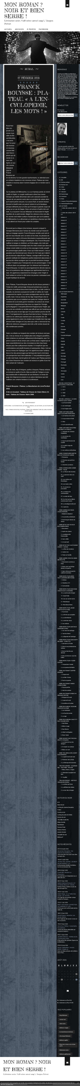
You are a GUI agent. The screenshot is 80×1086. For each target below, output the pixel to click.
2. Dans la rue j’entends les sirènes (68, 647)
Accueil (8, 29)
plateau (22, 409)
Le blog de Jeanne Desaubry (65, 807)
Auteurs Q (64, 265)
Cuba (62, 323)
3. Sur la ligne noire (66, 408)
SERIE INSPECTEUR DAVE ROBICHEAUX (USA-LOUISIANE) (67, 589)
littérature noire (64, 1050)
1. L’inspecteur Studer (67, 664)
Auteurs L (63, 250)
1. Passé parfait (65, 687)
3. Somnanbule (65, 586)
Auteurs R (64, 267)
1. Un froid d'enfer (66, 402)
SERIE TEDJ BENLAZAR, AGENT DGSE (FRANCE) (67, 753)
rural (30, 411)
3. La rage (64, 716)
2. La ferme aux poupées (68, 614)
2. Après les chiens (66, 531)
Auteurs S (64, 270)
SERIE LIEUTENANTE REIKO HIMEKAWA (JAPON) (67, 694)
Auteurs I (63, 241)
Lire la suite (70, 149)
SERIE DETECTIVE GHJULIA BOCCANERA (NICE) (66, 525)
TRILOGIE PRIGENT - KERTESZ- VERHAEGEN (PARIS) (67, 781)
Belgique (63, 305)
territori (29, 409)
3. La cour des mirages (67, 790)
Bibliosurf (60, 837)
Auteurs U (64, 276)
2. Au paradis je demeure (68, 517)
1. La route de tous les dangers (67, 742)
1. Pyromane (64, 611)
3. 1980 (63, 392)
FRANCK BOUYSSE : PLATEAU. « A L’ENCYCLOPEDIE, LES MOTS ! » (28, 99)
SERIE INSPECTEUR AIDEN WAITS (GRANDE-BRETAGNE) (65, 577)
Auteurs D (64, 226)
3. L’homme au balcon (67, 464)
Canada (63, 311)
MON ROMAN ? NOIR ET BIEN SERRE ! (24, 10)
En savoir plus (9, 1084)
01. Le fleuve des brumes (68, 471)
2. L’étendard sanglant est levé (68, 773)
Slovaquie (64, 371)
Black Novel (60, 805)
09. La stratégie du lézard (68, 504)
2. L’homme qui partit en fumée (68, 460)
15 (76, 974)
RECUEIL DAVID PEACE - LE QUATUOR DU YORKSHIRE (65, 383)
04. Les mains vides (66, 484)
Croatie (63, 320)
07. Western (62, 191)
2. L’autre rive (64, 552)
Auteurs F (63, 232)
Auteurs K (64, 247)
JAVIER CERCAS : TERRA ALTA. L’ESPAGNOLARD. (67, 937)
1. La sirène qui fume (67, 784)
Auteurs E (63, 229)
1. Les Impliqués (65, 710)
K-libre (59, 809)
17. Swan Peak (65, 596)
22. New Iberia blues (66, 604)
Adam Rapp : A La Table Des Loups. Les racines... (66, 894)
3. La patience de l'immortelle (66, 535)
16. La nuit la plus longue (68, 593)
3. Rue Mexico (65, 729)
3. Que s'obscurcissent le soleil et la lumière (68, 572)
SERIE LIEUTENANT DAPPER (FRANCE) (66, 671)
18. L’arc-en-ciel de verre (68, 599)
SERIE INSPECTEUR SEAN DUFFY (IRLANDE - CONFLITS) (67, 640)
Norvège (63, 356)
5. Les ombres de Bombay (68, 450)
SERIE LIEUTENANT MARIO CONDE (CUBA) (66, 684)
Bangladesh (64, 302)
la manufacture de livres (66, 1031)
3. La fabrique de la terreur (68, 762)
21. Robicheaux (65, 601)
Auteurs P (64, 262)
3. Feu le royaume (66, 680)
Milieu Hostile (61, 822)
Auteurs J (63, 244)
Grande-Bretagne (66, 335)
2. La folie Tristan (66, 677)
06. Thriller (62, 189)
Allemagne (64, 294)
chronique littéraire (65, 1036)
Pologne (63, 359)
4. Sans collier (65, 539)
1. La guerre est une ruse (68, 756)
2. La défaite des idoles (67, 787)
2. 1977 (63, 389)
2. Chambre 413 (65, 583)
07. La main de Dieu (66, 496)
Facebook (43, 29)
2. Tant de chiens (66, 633)
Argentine (64, 296)
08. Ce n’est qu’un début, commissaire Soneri (68, 500)
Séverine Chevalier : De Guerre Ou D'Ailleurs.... (65, 852)
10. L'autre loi (64, 507)
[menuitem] (8, 29)
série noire (62, 1023)
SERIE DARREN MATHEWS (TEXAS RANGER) (65, 510)
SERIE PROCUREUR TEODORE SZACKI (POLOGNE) (66, 707)
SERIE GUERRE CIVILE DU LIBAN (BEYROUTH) (67, 559)
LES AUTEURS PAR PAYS (66, 291)
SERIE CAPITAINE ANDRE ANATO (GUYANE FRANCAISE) (66, 412)
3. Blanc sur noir (65, 749)
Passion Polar (61, 827)
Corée (62, 317)
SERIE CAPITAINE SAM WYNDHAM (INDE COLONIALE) (66, 428)
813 (58, 802)
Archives (19, 29)
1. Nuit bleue (64, 723)
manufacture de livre (40, 409)
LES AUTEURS (38, 405)
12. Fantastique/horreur (66, 203)
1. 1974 (63, 387)
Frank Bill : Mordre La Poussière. (64, 873)
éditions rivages (64, 1027)
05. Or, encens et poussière (66, 487)
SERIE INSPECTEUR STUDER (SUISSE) (66, 661)
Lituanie (63, 353)
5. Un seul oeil (65, 542)
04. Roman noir (17, 405)
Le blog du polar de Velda (64, 815)
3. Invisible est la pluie (67, 703)
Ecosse (63, 326)
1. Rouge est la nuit (66, 697)
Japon (62, 350)
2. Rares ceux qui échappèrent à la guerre (68, 567)
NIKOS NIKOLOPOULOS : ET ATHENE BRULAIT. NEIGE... (66, 884)
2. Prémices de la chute (67, 759)
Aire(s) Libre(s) (61, 832)
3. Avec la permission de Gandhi (68, 441)
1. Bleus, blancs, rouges (67, 769)
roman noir (63, 1019)
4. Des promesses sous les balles (68, 656)
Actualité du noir (62, 834)
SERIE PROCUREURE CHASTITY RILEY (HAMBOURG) (67, 720)
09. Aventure (63, 196)
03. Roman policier (64, 182)
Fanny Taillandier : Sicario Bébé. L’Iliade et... (65, 948)
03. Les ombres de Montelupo (66, 480)
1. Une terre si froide (67, 643)
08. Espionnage (63, 194)
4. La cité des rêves (66, 620)
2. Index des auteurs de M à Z (68, 213)
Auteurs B (26, 405)
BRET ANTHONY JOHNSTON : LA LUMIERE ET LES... (67, 905)
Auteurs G (64, 235)
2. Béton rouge (65, 726)
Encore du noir (61, 817)
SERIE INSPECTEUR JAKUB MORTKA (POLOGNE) (65, 608)
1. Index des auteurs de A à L (68, 208)
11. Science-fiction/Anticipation (68, 201)
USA (62, 380)
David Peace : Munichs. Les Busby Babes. (66, 916)
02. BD (61, 180)
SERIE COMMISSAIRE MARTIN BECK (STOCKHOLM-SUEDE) (66, 454)
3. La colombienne (66, 617)
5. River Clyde (65, 735)
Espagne (63, 329)
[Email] (67, 3)
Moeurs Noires (61, 829)
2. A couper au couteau (67, 746)
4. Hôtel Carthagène (66, 732)
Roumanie (64, 365)
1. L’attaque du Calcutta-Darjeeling (68, 432)
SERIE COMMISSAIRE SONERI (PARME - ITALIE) (66, 468)
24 (62, 979)
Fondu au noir (61, 812)
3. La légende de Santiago (68, 636)
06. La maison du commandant (66, 492)
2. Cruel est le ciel (66, 700)
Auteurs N (64, 256)
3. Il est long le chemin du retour (68, 520)
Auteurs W (64, 282)
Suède (62, 374)
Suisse (63, 377)
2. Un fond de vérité (66, 713)
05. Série (61, 187)
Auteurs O (64, 259)
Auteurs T (64, 273)
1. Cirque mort (65, 674)
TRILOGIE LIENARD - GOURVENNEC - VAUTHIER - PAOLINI (67, 766)
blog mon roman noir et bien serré (67, 1045)
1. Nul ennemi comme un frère (68, 562)
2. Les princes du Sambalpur (66, 437)
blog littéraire (63, 1015)
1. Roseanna (64, 457)
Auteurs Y (64, 285)
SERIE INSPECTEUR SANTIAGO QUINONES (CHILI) (67, 627)
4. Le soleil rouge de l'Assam (66, 446)
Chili (62, 314)
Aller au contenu (6, 2)
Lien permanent (30, 402)
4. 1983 (63, 395)
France (32, 405)
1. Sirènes (64, 580)
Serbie (63, 368)
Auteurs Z (64, 288)
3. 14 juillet (64, 777)
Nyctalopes (60, 824)
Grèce (62, 338)
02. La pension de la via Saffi (67, 475)
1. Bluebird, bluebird (66, 514)
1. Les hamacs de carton (68, 415)
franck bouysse (14, 409)
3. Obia (63, 421)
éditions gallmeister (65, 1054)
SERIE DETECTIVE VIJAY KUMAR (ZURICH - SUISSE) (67, 546)
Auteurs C (64, 223)
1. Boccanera (64, 528)
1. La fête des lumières (67, 549)
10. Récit (61, 199)
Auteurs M (64, 253)
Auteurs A (64, 217)
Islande (63, 344)
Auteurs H (64, 238)
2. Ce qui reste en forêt (67, 418)
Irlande (63, 341)
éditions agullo (64, 1040)
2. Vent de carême (66, 690)
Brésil (62, 308)
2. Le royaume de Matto (68, 667)
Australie (63, 299)
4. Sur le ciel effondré (67, 424)
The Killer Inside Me (63, 819)
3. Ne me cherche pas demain (67, 652)
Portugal (63, 362)
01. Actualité (62, 177)
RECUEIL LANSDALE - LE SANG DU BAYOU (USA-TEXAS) (67, 399)
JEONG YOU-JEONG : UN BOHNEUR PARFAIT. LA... (67, 862)
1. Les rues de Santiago (67, 630)
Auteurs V (64, 279)
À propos (31, 29)
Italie (62, 347)
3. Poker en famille (66, 555)
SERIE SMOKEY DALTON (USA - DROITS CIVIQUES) (67, 739)
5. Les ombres (65, 623)
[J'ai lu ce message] (78, 1083)
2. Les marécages (66, 405)
